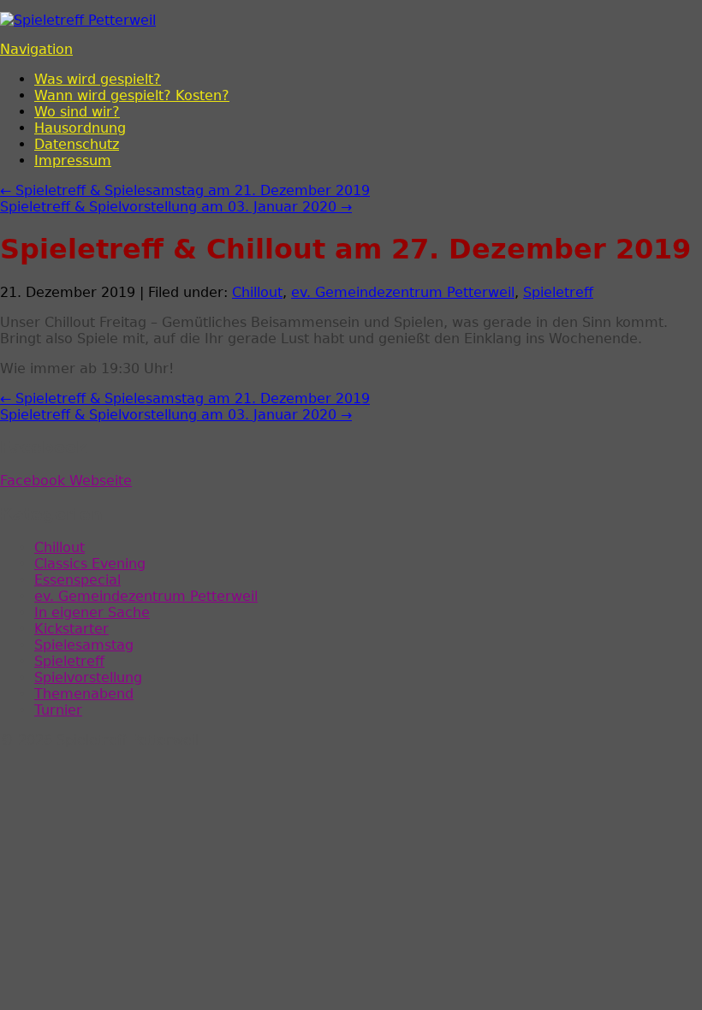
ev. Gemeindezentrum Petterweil (403, 292)
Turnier (58, 710)
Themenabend (84, 694)
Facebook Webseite (66, 480)
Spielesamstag (84, 645)
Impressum (72, 160)
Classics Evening (90, 564)
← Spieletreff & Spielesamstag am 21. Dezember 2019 (185, 190)
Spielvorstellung (88, 677)
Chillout (257, 292)
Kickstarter (71, 629)
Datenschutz (76, 144)
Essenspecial (77, 580)
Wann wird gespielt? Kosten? (131, 95)
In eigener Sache (92, 612)
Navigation (36, 49)
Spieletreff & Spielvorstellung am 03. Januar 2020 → (176, 207)
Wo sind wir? (77, 112)
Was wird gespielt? (97, 79)
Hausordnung (80, 128)
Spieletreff (558, 292)
